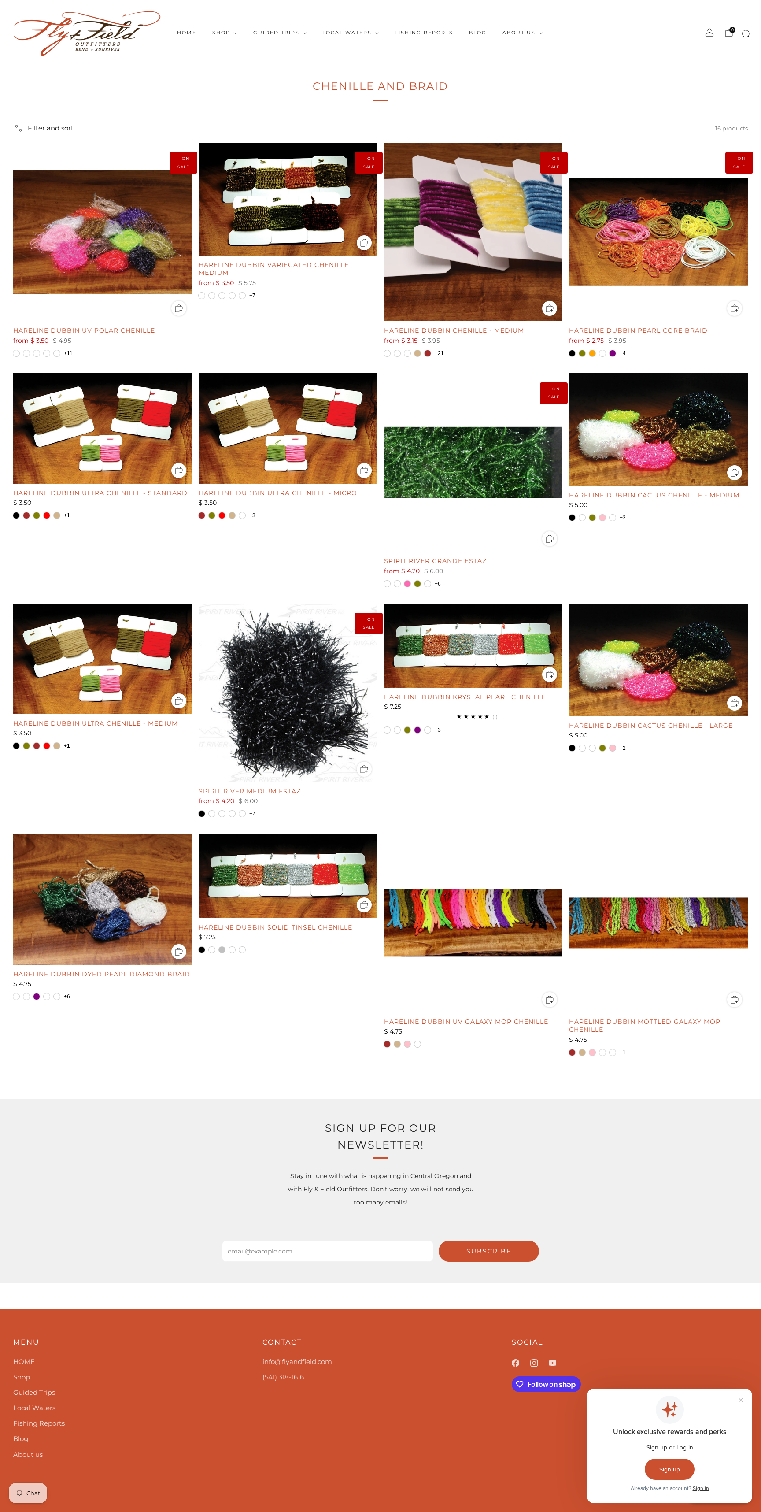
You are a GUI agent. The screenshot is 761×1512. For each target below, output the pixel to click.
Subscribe (488, 1251)
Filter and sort (51, 128)
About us (519, 33)
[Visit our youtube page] (558, 1363)
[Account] (709, 32)
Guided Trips (276, 33)
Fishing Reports (424, 33)
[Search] (744, 35)
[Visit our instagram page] (539, 1363)
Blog (478, 33)
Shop (221, 33)
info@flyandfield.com (297, 1361)
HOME (186, 33)
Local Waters (347, 33)
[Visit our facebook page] (521, 1363)
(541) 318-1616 (283, 1377)
